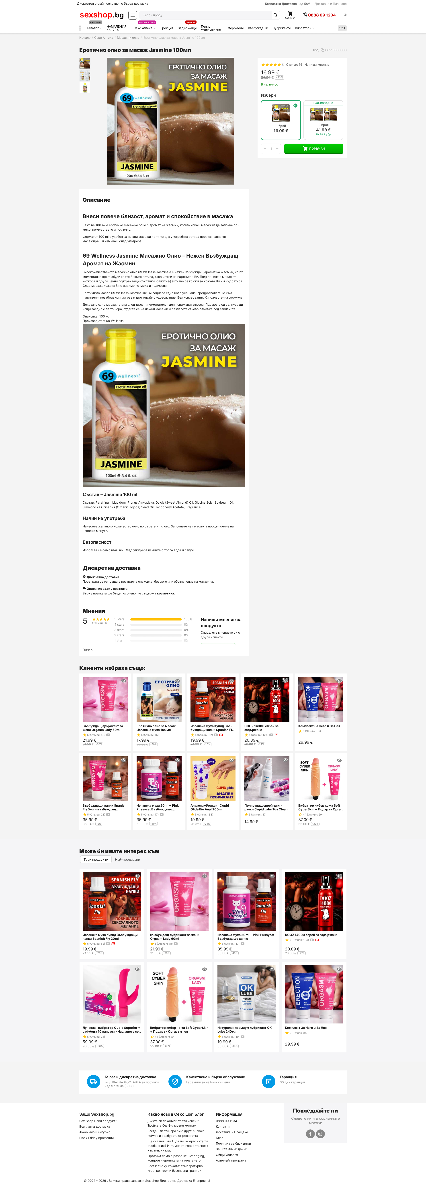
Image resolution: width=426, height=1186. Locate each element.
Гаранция (288, 1077)
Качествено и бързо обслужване (215, 1077)
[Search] (276, 15)
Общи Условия (227, 1155)
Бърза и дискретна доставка (130, 1077)
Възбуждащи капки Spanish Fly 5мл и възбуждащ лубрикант (105, 807)
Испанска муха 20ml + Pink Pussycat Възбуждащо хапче (158, 807)
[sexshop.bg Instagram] (320, 1133)
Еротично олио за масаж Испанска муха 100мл (156, 728)
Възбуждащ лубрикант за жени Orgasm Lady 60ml (103, 728)
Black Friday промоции (96, 1138)
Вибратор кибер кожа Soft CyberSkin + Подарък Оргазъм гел (320, 807)
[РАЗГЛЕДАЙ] (124, 681)
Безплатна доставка (94, 1126)
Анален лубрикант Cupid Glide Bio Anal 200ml (209, 807)
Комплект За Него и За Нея (319, 726)
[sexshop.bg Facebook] (310, 1133)
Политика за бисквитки (233, 1143)
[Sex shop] (101, 15)
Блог (219, 1138)
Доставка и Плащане (331, 4)
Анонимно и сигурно (94, 1132)
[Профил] (345, 15)
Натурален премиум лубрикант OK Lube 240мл (244, 1029)
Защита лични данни (231, 1149)
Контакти (222, 1126)
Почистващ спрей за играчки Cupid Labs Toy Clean (266, 807)
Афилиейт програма (231, 1160)
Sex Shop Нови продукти (98, 1121)
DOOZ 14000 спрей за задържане (261, 728)
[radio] (281, 120)
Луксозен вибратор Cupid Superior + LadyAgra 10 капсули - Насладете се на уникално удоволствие (111, 1029)
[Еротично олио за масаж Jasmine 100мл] (171, 121)
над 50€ (287, 4)
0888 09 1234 (226, 1121)
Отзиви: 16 (294, 64)
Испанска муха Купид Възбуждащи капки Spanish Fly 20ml (212, 728)
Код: (316, 50)
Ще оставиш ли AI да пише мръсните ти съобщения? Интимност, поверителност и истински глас (177, 1145)
